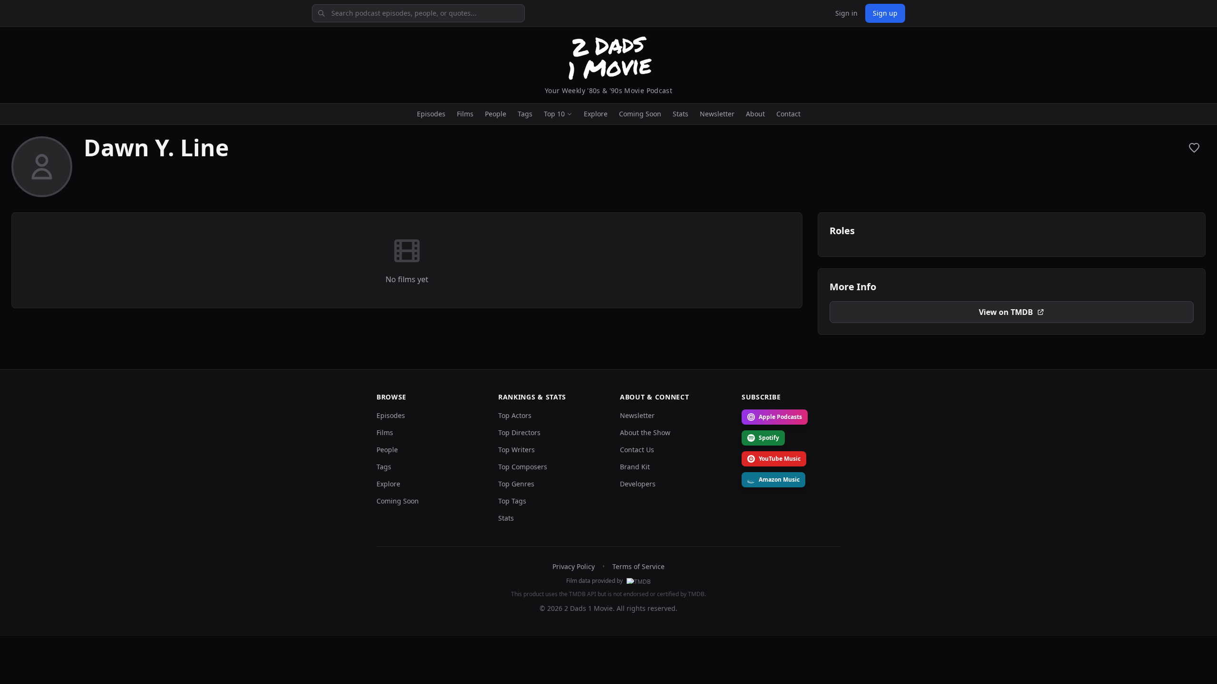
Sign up (885, 13)
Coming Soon (640, 113)
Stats (680, 113)
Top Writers (516, 449)
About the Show (645, 432)
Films (465, 113)
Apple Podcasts (780, 417)
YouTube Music (780, 459)
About (755, 113)
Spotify (769, 438)
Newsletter (717, 113)
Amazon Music (779, 479)
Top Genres (516, 483)
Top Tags (512, 500)
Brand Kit (635, 466)
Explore (596, 113)
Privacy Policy (573, 566)
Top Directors (519, 432)
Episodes (431, 113)
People (495, 113)
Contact (788, 113)
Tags (525, 113)
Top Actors (514, 415)
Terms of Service (638, 566)
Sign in (846, 13)
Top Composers (522, 466)
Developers (638, 483)
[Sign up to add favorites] (1194, 147)
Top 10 (554, 113)
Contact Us (637, 449)
